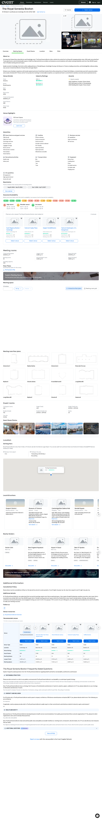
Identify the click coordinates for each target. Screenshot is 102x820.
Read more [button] (31, 519)
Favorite (69, 10)
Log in (98, 2)
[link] (14, 541)
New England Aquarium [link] (35, 547)
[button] (30, 31)
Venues (22, 2)
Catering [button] (7, 552)
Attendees (6, 286)
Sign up (94, 2)
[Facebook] (4, 608)
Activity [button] (29, 560)
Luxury (51, 2)
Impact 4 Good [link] (56, 547)
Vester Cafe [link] (9, 547)
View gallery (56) (95, 46)
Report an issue (34, 739)
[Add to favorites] (21, 218)
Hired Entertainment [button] (84, 560)
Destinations (37, 2)
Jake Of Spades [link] (79, 547)
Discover (45, 2)
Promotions (29, 2)
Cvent (2, 6)
